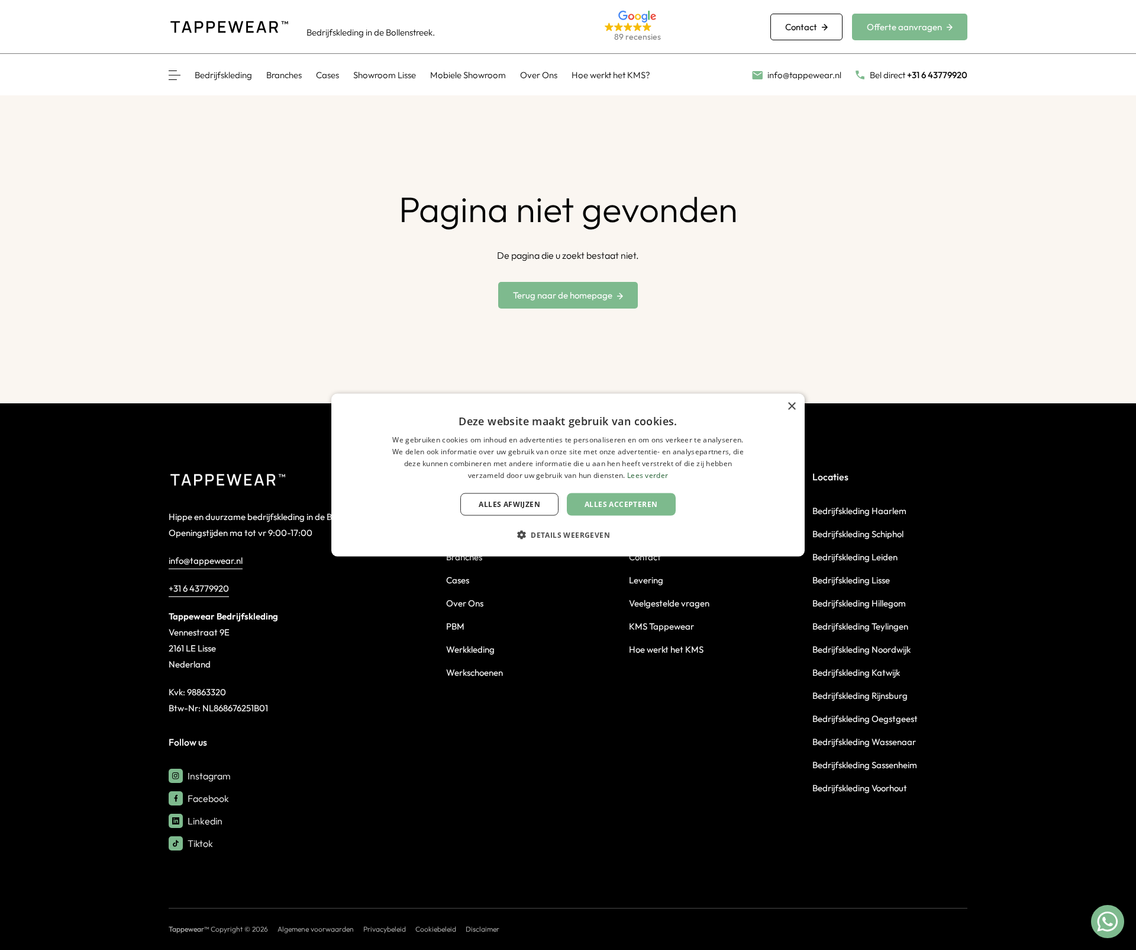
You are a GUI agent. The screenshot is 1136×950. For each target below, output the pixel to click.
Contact (801, 27)
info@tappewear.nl (206, 560)
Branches (284, 75)
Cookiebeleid (435, 929)
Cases (327, 75)
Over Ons (538, 75)
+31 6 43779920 (199, 588)
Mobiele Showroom (468, 75)
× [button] (791, 406)
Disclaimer (482, 929)
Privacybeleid (384, 929)
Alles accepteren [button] (621, 504)
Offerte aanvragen (904, 27)
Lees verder (647, 475)
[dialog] (568, 475)
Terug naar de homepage (562, 295)
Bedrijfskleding (223, 75)
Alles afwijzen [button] (509, 504)
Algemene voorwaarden (315, 929)
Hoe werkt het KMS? (611, 75)
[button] (673, 27)
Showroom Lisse (384, 75)
